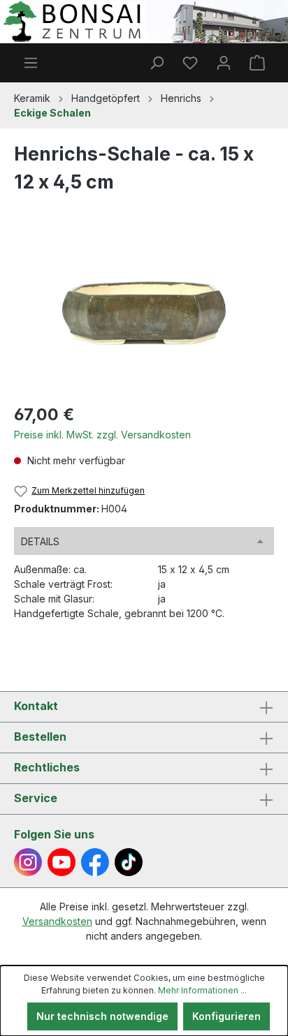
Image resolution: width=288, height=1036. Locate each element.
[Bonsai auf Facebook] (95, 862)
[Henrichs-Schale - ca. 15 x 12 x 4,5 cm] (144, 313)
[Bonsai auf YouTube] (61, 862)
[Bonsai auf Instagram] (28, 862)
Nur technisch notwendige (102, 1016)
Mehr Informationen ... (202, 990)
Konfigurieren (226, 1016)
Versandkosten (57, 921)
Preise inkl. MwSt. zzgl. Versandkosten (102, 435)
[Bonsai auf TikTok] (129, 862)
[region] (144, 313)
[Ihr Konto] (223, 63)
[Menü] (31, 63)
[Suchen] (156, 63)
